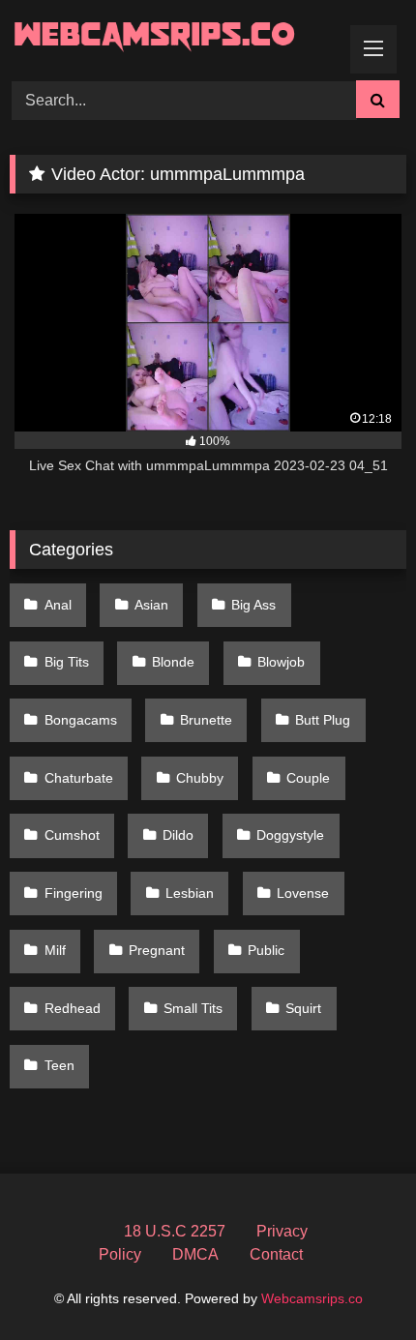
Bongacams (81, 720)
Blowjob (281, 662)
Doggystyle (290, 835)
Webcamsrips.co (312, 1298)
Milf (55, 950)
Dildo (178, 835)
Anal (58, 604)
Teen (59, 1065)
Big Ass (253, 604)
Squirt (303, 1008)
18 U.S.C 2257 (174, 1231)
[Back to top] (356, 1282)
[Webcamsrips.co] (170, 37)
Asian (151, 604)
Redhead (73, 1008)
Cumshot (72, 835)
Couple (308, 778)
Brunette (206, 720)
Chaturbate (79, 778)
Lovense (303, 893)
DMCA (195, 1254)
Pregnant (157, 950)
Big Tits (67, 662)
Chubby (199, 778)
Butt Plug (322, 720)
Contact (276, 1254)
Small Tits (193, 1008)
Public (266, 950)
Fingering (74, 893)
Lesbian (189, 893)
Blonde (173, 662)
